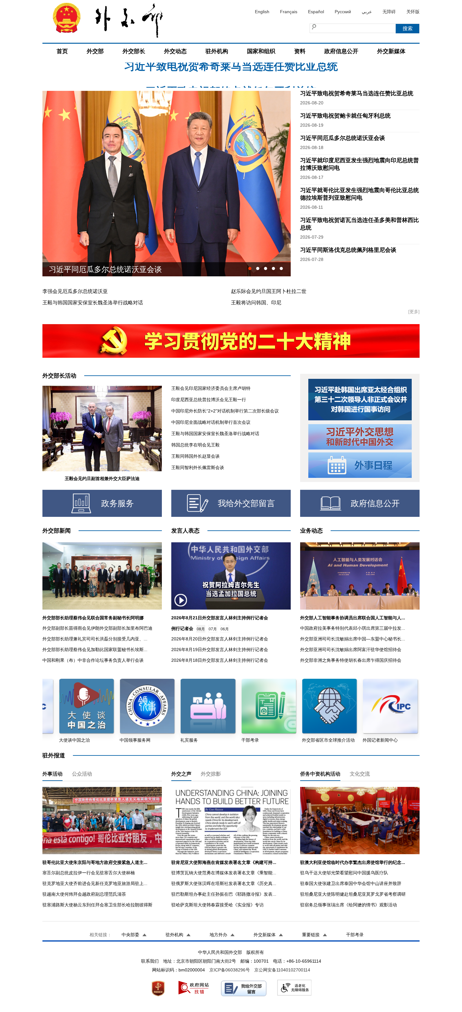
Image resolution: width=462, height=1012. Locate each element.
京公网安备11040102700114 (282, 969)
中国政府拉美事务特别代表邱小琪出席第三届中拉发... (352, 628)
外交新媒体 (391, 51)
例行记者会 (182, 628)
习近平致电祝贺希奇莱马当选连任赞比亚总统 (356, 93)
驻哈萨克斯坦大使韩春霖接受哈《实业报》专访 (217, 904)
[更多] (414, 311)
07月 (213, 629)
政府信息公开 (341, 51)
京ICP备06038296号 (229, 969)
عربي (367, 11)
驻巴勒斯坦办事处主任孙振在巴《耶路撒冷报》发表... (223, 894)
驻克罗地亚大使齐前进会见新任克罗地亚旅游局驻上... (94, 883)
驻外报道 (53, 755)
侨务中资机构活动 (320, 774)
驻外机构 (217, 51)
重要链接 (311, 934)
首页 (62, 51)
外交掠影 (211, 774)
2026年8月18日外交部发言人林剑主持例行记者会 (219, 660)
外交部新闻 (56, 531)
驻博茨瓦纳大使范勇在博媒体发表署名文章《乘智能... (223, 872)
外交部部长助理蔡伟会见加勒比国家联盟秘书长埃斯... (94, 649)
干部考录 (355, 934)
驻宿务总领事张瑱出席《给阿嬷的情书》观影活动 (348, 904)
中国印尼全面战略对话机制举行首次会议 (210, 422)
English (262, 11)
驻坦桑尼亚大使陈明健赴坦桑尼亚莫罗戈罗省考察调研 (353, 894)
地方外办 (218, 934)
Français (288, 11)
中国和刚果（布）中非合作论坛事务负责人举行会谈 (93, 660)
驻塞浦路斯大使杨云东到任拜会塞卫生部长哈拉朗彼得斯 (97, 904)
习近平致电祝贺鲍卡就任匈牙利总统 (231, 75)
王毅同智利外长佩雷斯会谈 (197, 467)
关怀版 (413, 11)
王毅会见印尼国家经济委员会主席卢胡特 (210, 388)
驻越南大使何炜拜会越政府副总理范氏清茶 (84, 894)
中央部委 (130, 934)
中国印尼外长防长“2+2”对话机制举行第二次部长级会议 (225, 410)
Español (316, 11)
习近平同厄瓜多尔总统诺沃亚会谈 (342, 138)
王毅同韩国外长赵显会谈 (195, 456)
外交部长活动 (59, 376)
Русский (343, 11)
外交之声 (181, 774)
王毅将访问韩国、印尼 (256, 302)
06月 (225, 629)
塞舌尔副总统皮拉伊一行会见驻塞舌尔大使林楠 (88, 872)
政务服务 (117, 503)
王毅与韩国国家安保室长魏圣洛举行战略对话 (92, 302)
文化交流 (360, 774)
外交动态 (175, 51)
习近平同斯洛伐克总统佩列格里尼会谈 (113, 269)
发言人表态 (185, 531)
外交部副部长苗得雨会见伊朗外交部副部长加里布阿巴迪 (97, 628)
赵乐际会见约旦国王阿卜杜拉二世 (268, 291)
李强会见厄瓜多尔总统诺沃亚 (75, 291)
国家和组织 (261, 51)
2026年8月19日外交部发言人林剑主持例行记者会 (219, 649)
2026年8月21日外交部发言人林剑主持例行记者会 (219, 617)
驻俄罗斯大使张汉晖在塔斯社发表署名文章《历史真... (223, 883)
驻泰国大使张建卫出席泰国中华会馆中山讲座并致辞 (350, 883)
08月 (201, 629)
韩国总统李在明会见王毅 (195, 444)
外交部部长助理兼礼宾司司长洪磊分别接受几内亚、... (94, 638)
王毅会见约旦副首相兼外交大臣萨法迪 (102, 478)
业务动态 (311, 531)
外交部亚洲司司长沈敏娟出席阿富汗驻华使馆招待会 (350, 649)
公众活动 (82, 774)
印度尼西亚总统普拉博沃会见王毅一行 (208, 399)
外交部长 (134, 51)
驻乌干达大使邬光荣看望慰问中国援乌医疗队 (344, 872)
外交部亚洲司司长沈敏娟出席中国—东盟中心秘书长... (352, 638)
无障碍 (389, 11)
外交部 (95, 51)
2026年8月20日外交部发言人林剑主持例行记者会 (219, 638)
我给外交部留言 (246, 503)
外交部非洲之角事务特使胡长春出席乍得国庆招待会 (350, 660)
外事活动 (52, 774)
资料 (299, 51)
